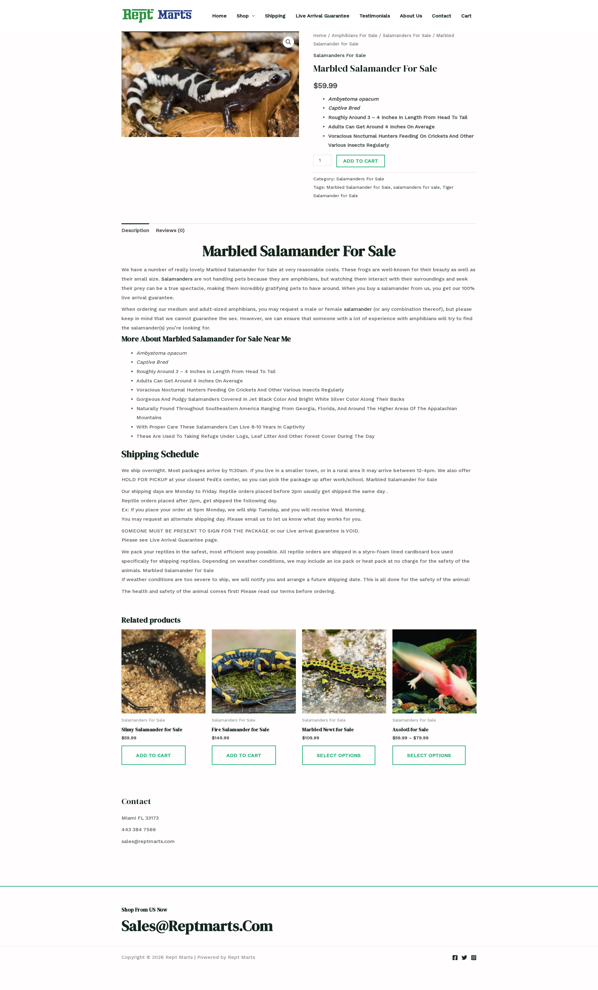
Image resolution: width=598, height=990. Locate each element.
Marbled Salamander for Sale (358, 187)
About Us (411, 16)
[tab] (135, 230)
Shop (243, 16)
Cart (466, 16)
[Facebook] (455, 957)
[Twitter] (464, 957)
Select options (339, 755)
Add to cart (360, 161)
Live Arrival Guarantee (322, 16)
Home (219, 16)
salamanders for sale (416, 187)
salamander (358, 309)
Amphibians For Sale (354, 35)
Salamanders (176, 279)
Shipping (275, 16)
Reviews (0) (170, 230)
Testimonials (374, 16)
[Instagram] (474, 957)
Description (135, 230)
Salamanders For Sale (407, 35)
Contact (441, 16)
